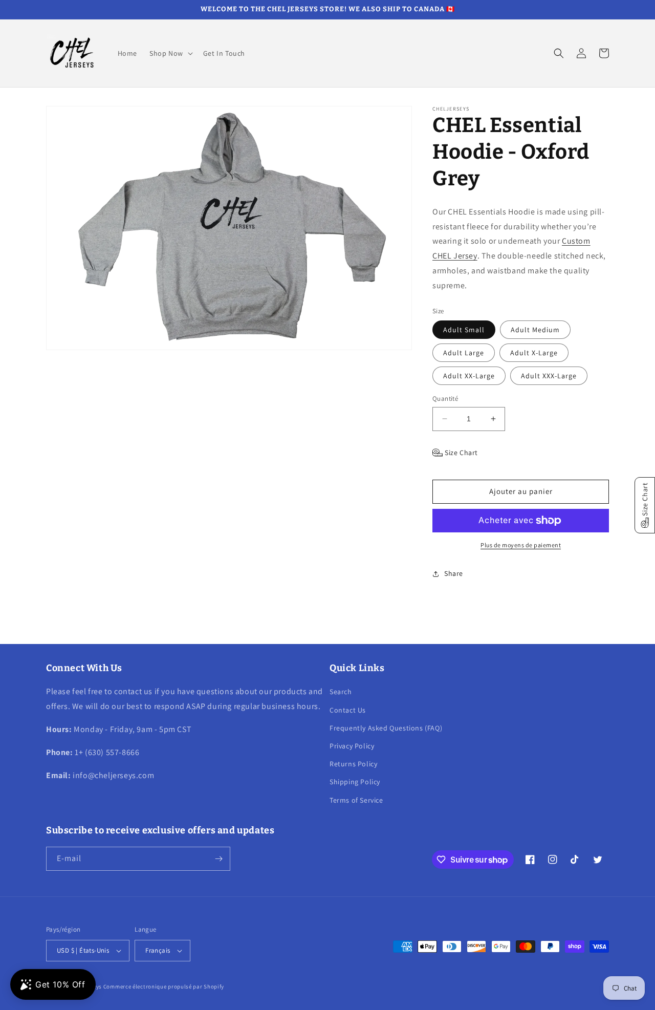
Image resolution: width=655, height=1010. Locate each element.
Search (341, 691)
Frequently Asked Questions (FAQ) (386, 728)
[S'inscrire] (218, 859)
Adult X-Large (534, 352)
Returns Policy (353, 763)
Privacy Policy (352, 745)
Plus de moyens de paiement (521, 545)
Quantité (445, 398)
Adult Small (464, 329)
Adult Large (463, 352)
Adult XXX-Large (549, 375)
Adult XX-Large (469, 375)
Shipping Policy (355, 781)
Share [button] (453, 573)
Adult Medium (535, 329)
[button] (170, 53)
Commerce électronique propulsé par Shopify (163, 986)
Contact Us (348, 710)
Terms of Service (356, 800)
